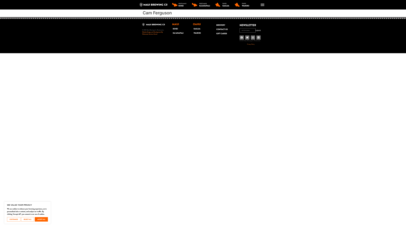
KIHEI (175, 28)
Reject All (27, 219)
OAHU (224, 4)
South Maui (182, 4)
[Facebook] (242, 37)
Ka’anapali (178, 33)
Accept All (41, 219)
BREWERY (220, 25)
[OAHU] (218, 4)
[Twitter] (247, 37)
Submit (258, 30)
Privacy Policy (251, 44)
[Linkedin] (258, 37)
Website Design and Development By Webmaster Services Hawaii (152, 33)
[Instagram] (253, 37)
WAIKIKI (197, 33)
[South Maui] (175, 4)
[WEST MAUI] (195, 4)
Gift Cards (221, 33)
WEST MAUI (203, 4)
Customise (14, 219)
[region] (27, 213)
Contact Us (222, 29)
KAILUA (197, 28)
